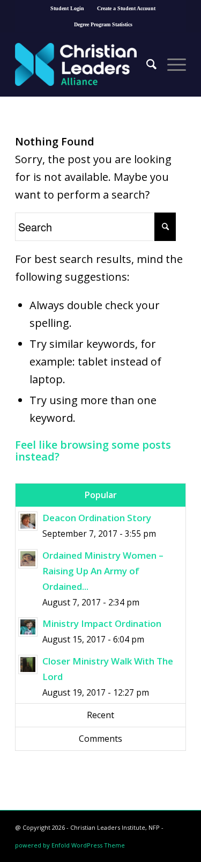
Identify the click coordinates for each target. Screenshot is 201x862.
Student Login (67, 8)
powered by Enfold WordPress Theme (70, 845)
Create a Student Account (126, 8)
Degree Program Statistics (103, 24)
